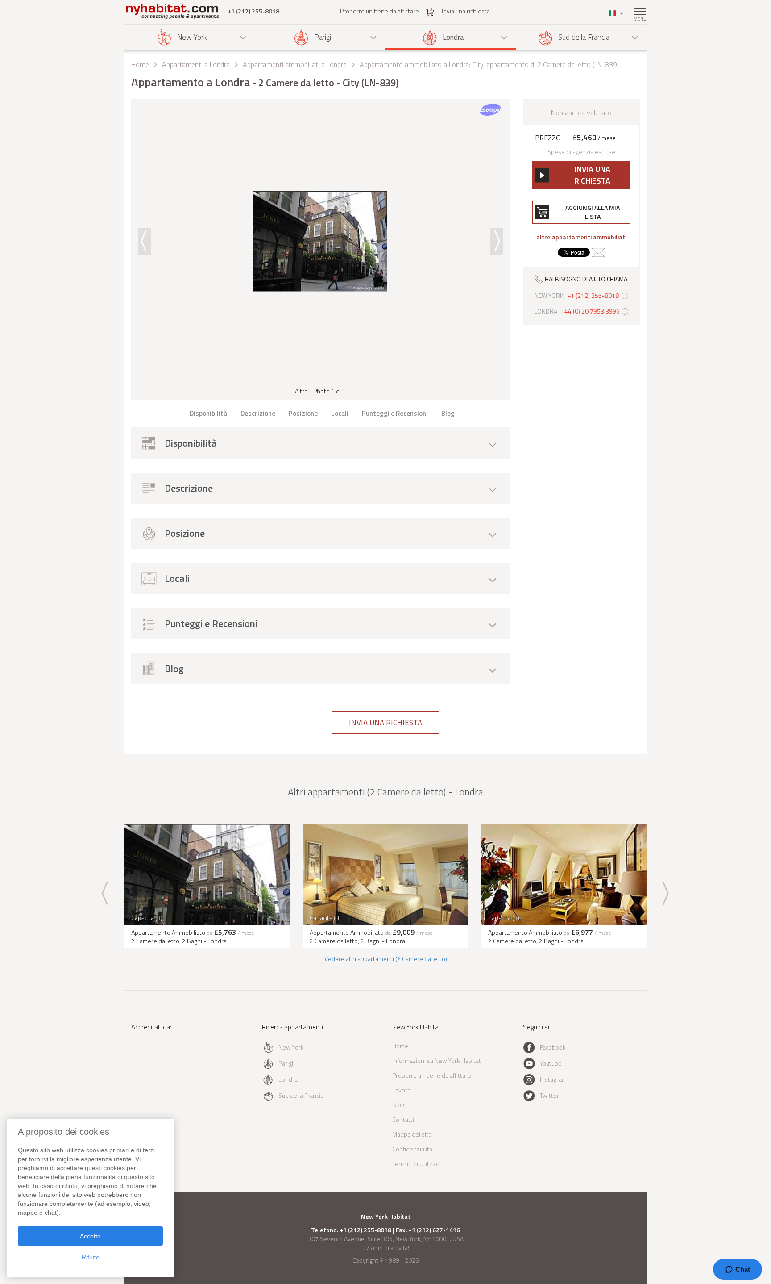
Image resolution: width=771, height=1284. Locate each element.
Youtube (551, 1063)
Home (140, 64)
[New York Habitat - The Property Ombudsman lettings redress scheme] (160, 1063)
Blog (398, 1104)
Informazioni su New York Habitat (436, 1060)
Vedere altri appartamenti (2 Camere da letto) (385, 958)
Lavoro (401, 1090)
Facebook (553, 1047)
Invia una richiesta (466, 11)
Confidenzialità (412, 1149)
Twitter (549, 1095)
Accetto (90, 1236)
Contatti (403, 1119)
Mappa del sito (412, 1134)
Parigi (322, 37)
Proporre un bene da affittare (379, 11)
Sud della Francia (583, 37)
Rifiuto (90, 1257)
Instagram (553, 1079)
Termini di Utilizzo (415, 1163)
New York (192, 37)
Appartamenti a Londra (196, 64)
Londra (453, 37)
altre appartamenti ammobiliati (581, 237)
